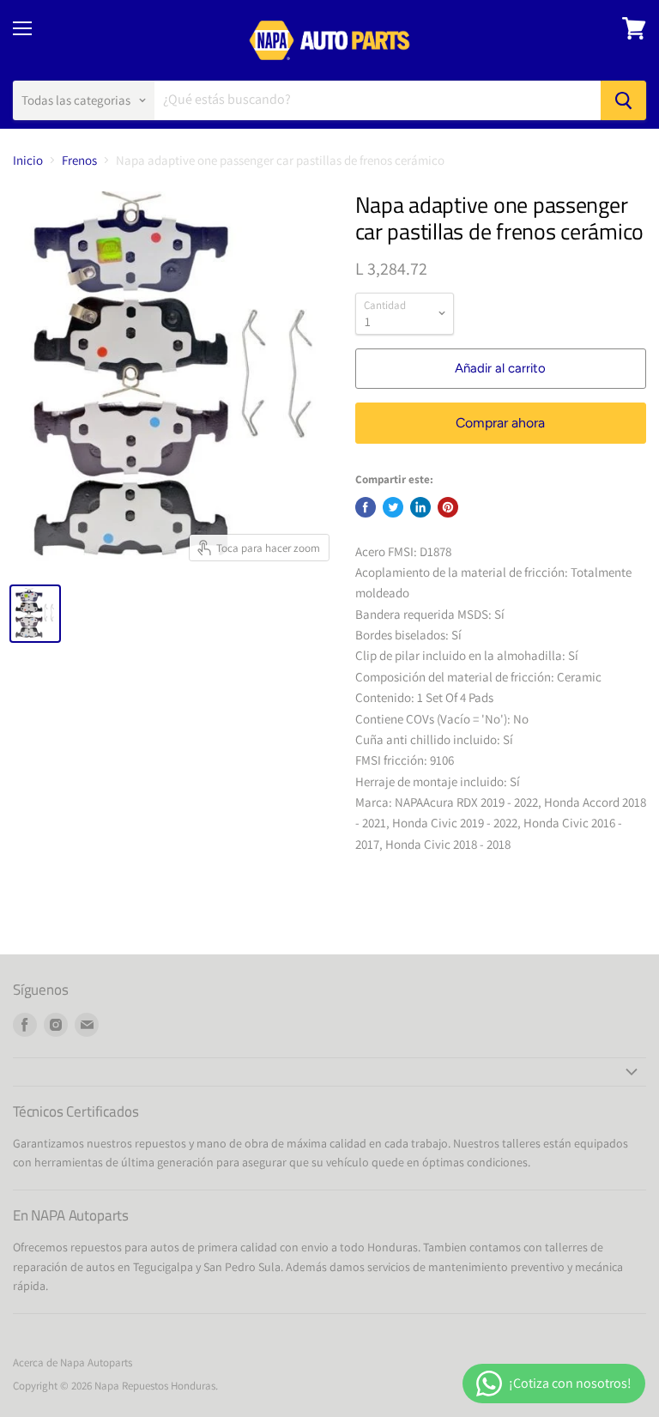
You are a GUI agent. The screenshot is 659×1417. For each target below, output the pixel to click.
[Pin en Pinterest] (448, 507)
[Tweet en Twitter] (393, 507)
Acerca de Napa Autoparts (72, 1362)
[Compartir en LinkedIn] (420, 507)
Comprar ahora (500, 423)
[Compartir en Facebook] (365, 507)
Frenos (79, 160)
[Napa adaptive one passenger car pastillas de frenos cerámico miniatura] (35, 613)
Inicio (28, 160)
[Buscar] (623, 100)
